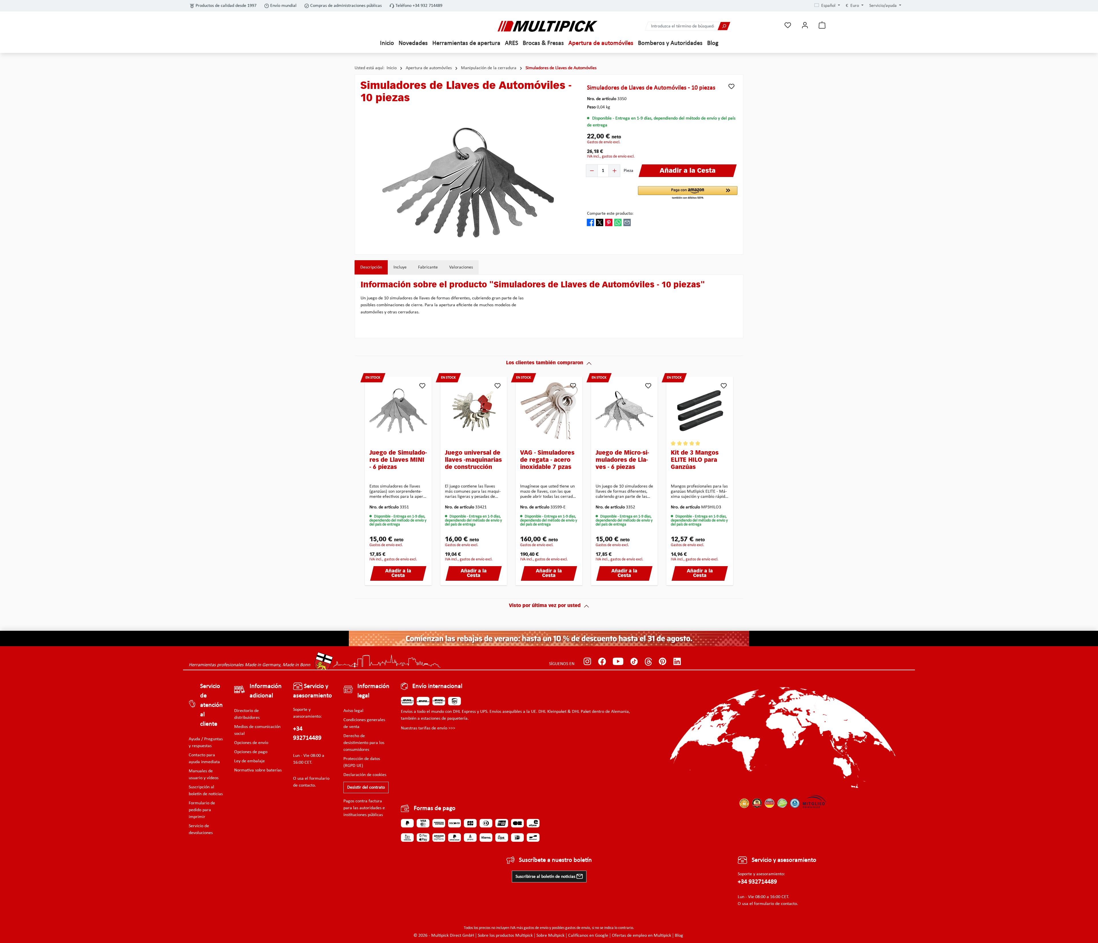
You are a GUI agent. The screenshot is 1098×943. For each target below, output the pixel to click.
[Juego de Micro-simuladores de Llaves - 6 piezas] (624, 410)
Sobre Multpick (550, 935)
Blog (679, 935)
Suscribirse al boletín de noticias (546, 876)
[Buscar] (724, 26)
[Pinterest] (663, 661)
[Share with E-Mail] (627, 222)
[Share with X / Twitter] (599, 222)
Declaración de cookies (364, 775)
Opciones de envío (251, 743)
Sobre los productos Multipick (505, 935)
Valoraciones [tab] (461, 267)
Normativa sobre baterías (258, 770)
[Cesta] (822, 25)
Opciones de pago (250, 752)
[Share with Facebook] (590, 222)
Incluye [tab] (400, 267)
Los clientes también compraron (544, 363)
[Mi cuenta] (805, 25)
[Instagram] (587, 661)
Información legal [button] (373, 691)
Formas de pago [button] (434, 808)
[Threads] (648, 661)
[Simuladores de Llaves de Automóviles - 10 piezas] (468, 183)
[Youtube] (618, 661)
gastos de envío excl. (603, 142)
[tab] (371, 267)
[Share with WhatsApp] (617, 222)
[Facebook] (602, 661)
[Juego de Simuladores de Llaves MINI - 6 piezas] (398, 410)
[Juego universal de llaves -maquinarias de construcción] (474, 410)
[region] (468, 182)
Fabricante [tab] (428, 267)
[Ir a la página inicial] (548, 26)
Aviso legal (353, 711)
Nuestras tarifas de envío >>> (428, 728)
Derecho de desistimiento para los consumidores (363, 743)
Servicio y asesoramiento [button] (312, 691)
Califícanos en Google (588, 935)
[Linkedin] (677, 661)
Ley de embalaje (249, 761)
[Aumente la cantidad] (614, 171)
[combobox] (681, 26)
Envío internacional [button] (437, 686)
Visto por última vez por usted (545, 606)
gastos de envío (536, 928)
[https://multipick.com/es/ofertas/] (549, 638)
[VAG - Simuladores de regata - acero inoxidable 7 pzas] (549, 410)
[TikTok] (634, 661)
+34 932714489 (307, 733)
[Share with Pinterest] (608, 222)
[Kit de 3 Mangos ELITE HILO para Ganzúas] (700, 410)
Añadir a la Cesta (398, 573)
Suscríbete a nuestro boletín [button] (555, 860)
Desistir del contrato (366, 787)
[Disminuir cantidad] (592, 171)
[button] (687, 193)
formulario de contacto (775, 904)
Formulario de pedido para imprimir (202, 810)
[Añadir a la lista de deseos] (731, 86)
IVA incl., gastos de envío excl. (611, 156)
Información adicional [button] (266, 691)
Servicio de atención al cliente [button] (211, 705)
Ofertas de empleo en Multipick (641, 935)
